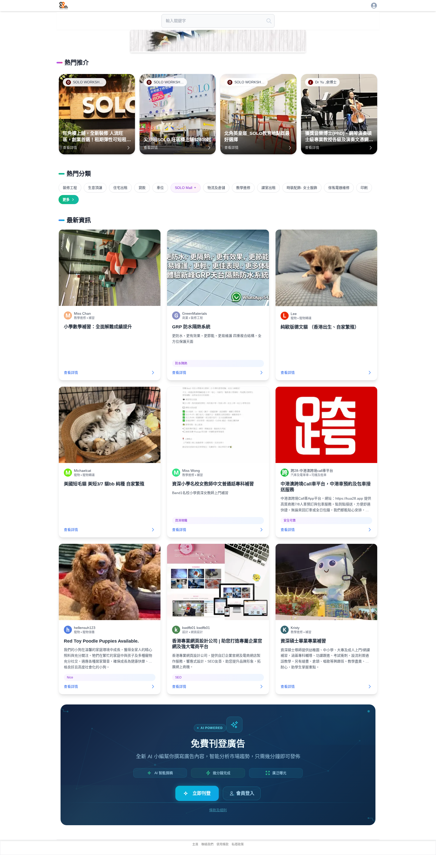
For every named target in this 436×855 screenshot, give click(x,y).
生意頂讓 (95, 188)
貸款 (142, 188)
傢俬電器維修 (338, 188)
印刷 (364, 188)
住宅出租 (120, 188)
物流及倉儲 (216, 188)
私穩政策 (238, 844)
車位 (160, 188)
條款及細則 (218, 810)
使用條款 (222, 844)
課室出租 (268, 188)
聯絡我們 (207, 844)
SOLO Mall (185, 188)
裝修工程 (70, 188)
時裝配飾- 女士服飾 (302, 188)
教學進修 (243, 188)
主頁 (195, 844)
